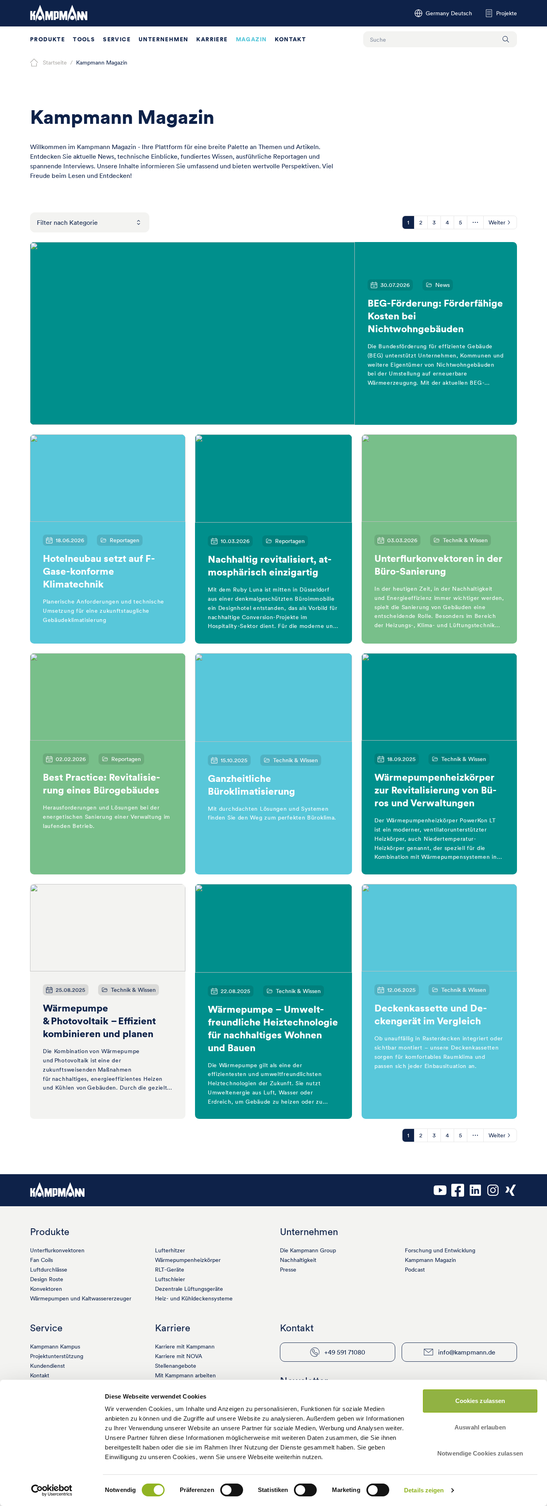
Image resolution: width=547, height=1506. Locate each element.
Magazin (251, 39)
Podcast (415, 1269)
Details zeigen (424, 1490)
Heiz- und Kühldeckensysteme (194, 1298)
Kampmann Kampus (55, 1346)
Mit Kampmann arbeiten (185, 1375)
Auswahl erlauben (480, 1427)
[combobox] (89, 222)
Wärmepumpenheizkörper (188, 1260)
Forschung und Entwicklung (440, 1250)
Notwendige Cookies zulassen (480, 1453)
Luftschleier (170, 1279)
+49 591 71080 (344, 1352)
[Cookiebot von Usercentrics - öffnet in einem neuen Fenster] (52, 1490)
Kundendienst (47, 1365)
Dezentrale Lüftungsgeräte (189, 1288)
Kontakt (290, 39)
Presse (288, 1269)
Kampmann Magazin (430, 1260)
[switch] (231, 1490)
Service (117, 39)
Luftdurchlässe (48, 1269)
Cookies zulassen (480, 1400)
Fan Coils (41, 1260)
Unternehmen (163, 39)
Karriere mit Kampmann (185, 1346)
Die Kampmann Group (308, 1250)
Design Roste (46, 1279)
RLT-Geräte (169, 1269)
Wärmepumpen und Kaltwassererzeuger (80, 1298)
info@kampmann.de (466, 1352)
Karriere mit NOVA (178, 1356)
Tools (84, 39)
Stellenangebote (175, 1365)
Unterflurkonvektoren (57, 1250)
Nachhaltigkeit (298, 1260)
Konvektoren (46, 1288)
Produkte (47, 39)
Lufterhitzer (170, 1250)
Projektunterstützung (56, 1356)
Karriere (211, 39)
